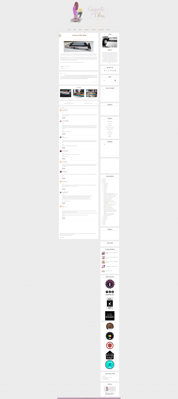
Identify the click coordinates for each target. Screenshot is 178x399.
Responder (63, 117)
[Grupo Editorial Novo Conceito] (106, 321)
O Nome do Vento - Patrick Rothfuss (109, 213)
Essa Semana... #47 (109, 270)
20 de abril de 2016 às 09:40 (65, 162)
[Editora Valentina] (109, 359)
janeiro (105, 218)
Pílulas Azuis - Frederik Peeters (108, 208)
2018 (103, 180)
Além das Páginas (109, 121)
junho (105, 190)
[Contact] (115, 71)
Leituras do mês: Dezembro (91, 97)
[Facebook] (106, 71)
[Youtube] (113, 71)
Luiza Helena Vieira (65, 150)
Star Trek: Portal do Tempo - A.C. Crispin (110, 195)
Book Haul (109, 123)
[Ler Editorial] (109, 330)
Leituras (94, 29)
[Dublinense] (109, 295)
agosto (105, 187)
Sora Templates (86, 398)
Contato (108, 29)
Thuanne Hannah (65, 109)
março (105, 216)
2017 (103, 181)
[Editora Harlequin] (109, 320)
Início (69, 29)
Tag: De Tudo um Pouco (107, 206)
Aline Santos (64, 181)
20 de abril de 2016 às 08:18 (65, 151)
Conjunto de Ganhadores (110, 127)
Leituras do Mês (81, 39)
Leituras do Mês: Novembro (65, 97)
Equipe (80, 29)
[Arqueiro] (110, 310)
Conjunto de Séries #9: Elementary (109, 193)
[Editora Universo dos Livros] (109, 340)
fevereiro (105, 217)
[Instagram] (111, 71)
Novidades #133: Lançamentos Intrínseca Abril (111, 194)
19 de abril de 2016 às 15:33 (65, 121)
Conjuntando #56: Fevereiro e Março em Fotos (111, 210)
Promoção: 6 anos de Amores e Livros (111, 266)
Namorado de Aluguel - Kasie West (109, 200)
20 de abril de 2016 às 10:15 (65, 172)
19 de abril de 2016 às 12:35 (65, 110)
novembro (105, 184)
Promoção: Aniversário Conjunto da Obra (110, 196)
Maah (63, 206)
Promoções (101, 29)
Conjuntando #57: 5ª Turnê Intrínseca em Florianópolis (110, 202)
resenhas (109, 136)
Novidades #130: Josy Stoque (108, 207)
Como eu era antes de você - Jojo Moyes (110, 209)
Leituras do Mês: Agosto (79, 97)
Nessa (63, 136)
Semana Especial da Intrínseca (69, 58)
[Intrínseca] (110, 288)
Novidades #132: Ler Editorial (108, 197)
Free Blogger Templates (93, 398)
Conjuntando (110, 125)
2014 (103, 221)
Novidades (109, 134)
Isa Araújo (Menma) (65, 192)
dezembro (105, 183)
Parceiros (87, 29)
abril (104, 192)
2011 (103, 224)
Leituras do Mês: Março (107, 199)
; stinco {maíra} (64, 161)
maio (104, 191)
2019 (103, 178)
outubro (105, 185)
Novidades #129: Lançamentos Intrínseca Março (110, 212)
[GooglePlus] (108, 71)
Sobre (74, 29)
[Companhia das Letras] (109, 349)
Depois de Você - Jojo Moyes (108, 198)
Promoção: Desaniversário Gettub (109, 214)
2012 (103, 223)
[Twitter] (104, 71)
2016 (103, 182)
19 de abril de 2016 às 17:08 (65, 137)
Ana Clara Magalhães (65, 120)
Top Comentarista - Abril (107, 215)
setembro (105, 186)
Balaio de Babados (65, 156)
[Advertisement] (110, 165)
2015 (103, 220)
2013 (103, 222)
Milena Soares (64, 171)
